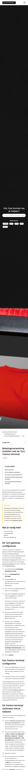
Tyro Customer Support (16, 689)
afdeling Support (10, 566)
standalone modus (17, 520)
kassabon (5, 226)
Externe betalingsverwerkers (12, 436)
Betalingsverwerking (10, 434)
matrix (21, 223)
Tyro (23, 436)
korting (16, 223)
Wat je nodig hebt (9, 469)
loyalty (11, 223)
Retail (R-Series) (9, 2)
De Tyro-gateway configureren (12, 472)
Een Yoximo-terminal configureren (13, 474)
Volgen (5, 457)
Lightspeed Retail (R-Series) (9, 432)
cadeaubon (5, 223)
